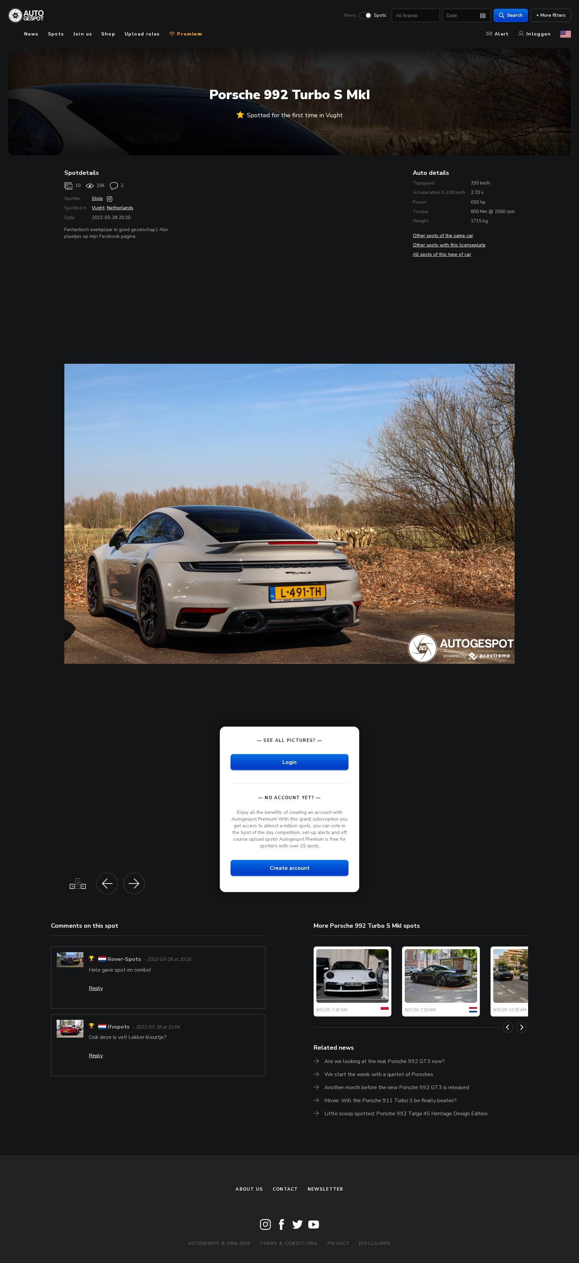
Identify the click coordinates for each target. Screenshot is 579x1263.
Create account (290, 868)
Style (97, 198)
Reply (96, 988)
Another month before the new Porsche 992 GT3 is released (396, 1087)
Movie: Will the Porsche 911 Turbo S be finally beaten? (390, 1100)
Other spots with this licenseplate (449, 245)
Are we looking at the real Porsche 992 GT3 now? (384, 1061)
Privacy (338, 1244)
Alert (502, 34)
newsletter (325, 1189)
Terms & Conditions (288, 1244)
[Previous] (508, 1027)
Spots (380, 15)
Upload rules (142, 34)
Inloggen (538, 34)
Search (515, 15)
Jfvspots (119, 1027)
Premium (188, 34)
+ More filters (551, 15)
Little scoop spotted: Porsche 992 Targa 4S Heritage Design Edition (406, 1113)
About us (249, 1189)
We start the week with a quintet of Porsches (378, 1074)
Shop (108, 34)
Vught (98, 208)
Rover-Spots (124, 959)
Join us (82, 34)
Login (289, 762)
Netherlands (120, 208)
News (350, 15)
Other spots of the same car (443, 235)
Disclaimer (375, 1244)
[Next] (521, 1027)
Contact (285, 1189)
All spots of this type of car (442, 254)
